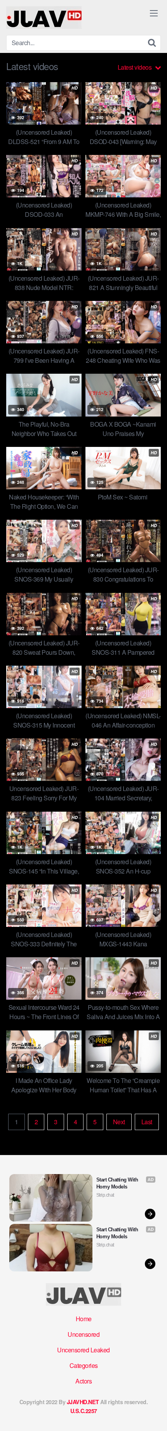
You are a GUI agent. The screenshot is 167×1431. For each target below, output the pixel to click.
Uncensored (83, 1334)
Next (119, 1121)
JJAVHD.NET (83, 1402)
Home (84, 1318)
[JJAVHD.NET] (44, 17)
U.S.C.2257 (83, 1411)
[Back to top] (153, 1414)
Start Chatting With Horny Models (117, 1183)
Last (146, 1121)
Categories (84, 1365)
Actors (83, 1381)
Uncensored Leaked (83, 1349)
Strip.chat (105, 1195)
